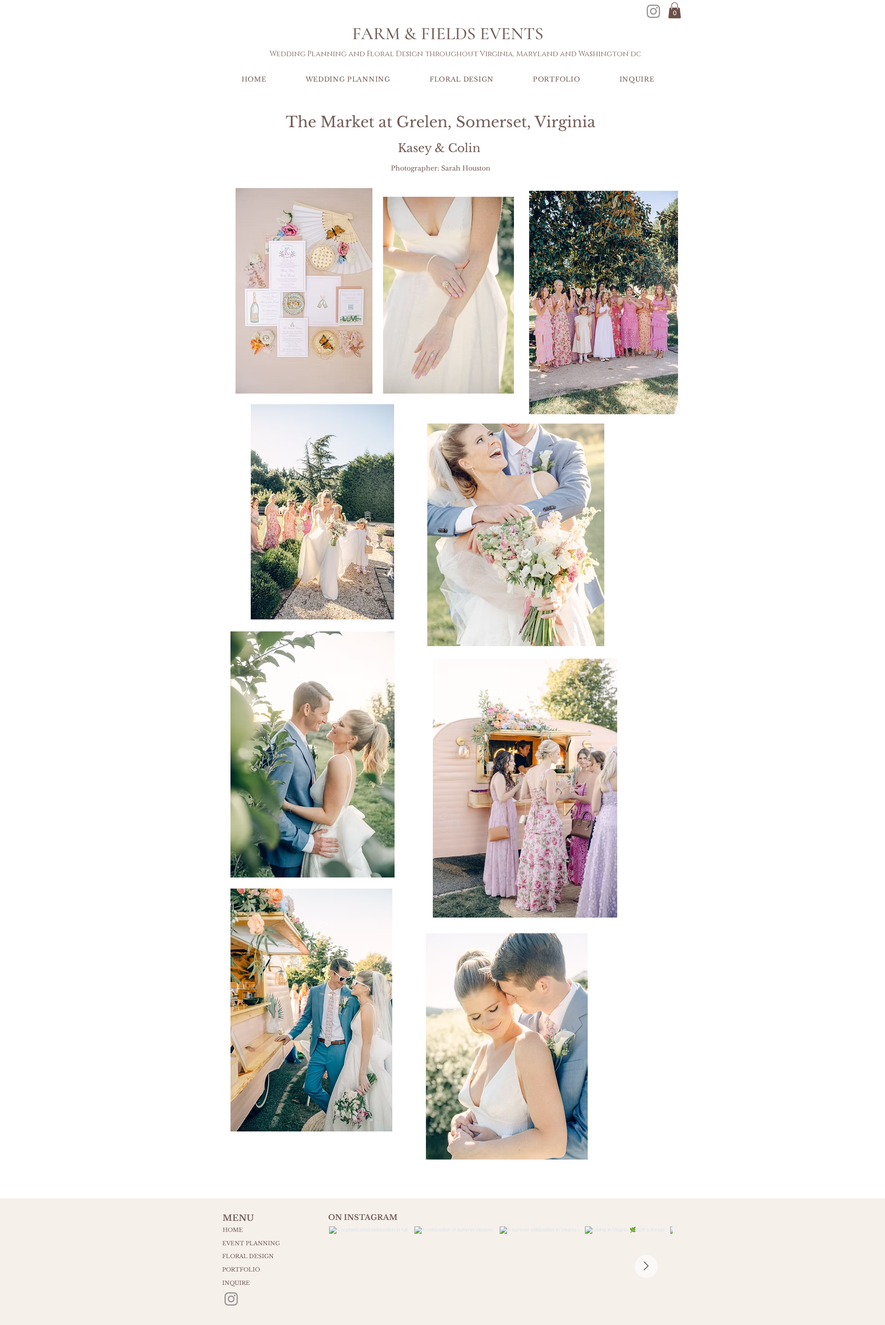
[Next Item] (646, 1266)
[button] (674, 10)
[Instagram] (653, 11)
